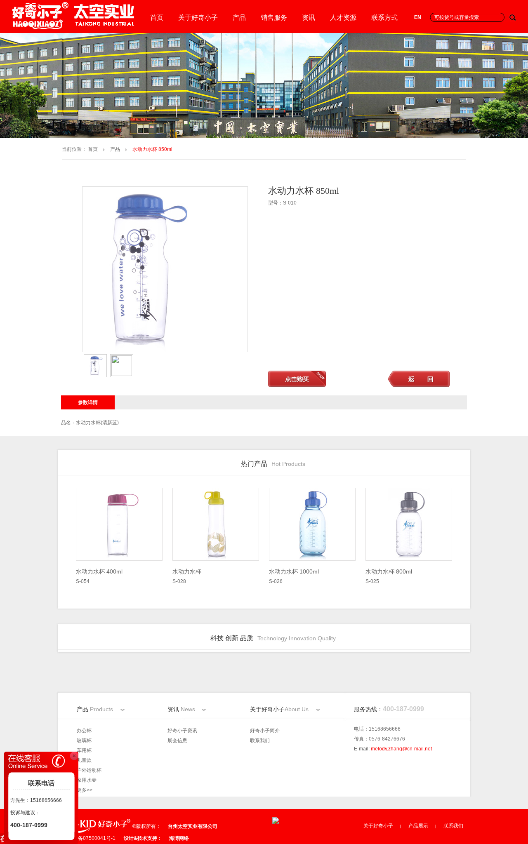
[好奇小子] (74, 27)
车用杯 (84, 750)
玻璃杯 (84, 740)
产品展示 (418, 826)
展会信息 (177, 740)
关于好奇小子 (198, 17)
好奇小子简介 (265, 731)
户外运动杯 (89, 770)
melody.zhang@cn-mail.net (401, 749)
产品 (239, 17)
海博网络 (179, 838)
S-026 (294, 576)
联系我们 (260, 740)
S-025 (388, 576)
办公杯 (84, 731)
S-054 (99, 576)
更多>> (84, 790)
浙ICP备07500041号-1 (90, 838)
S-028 (186, 576)
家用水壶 (87, 780)
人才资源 (343, 17)
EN (417, 17)
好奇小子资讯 (182, 731)
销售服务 (274, 17)
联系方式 (384, 17)
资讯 (308, 17)
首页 (156, 17)
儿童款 (84, 760)
